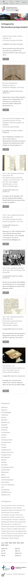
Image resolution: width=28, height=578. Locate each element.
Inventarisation (5, 432)
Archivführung (20, 505)
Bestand (21, 276)
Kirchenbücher (5, 517)
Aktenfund (4, 407)
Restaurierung (19, 91)
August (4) (4, 548)
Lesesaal (3, 447)
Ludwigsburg (21, 519)
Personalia (4, 465)
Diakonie (19, 508)
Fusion (12, 512)
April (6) (17, 548)
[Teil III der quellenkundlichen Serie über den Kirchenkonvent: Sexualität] (14, 264)
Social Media (5, 482)
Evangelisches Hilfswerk (7, 510)
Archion (14, 505)
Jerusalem (12, 515)
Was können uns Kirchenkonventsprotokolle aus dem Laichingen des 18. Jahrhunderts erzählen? (14, 369)
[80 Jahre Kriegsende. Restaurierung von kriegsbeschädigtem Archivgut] (14, 80)
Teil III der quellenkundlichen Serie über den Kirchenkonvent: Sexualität (14, 270)
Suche (12, 3)
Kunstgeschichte (6, 442)
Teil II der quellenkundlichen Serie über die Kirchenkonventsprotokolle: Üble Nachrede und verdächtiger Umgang (13, 321)
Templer (3, 533)
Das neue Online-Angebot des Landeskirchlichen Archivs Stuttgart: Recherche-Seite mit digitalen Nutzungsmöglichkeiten (13, 122)
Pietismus (3, 529)
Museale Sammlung (7, 452)
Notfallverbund (17, 524)
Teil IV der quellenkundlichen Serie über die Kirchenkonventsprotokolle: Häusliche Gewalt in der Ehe (13, 218)
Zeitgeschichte (6, 93)
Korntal (3, 519)
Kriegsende (9, 519)
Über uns (17, 2)
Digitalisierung (6, 132)
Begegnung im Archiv (10, 508)
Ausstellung (4, 415)
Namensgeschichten (20, 522)
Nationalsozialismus (6, 524)
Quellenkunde (6, 192)
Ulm (2, 487)
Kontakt (15, 574)
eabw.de (24, 2)
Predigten (15, 529)
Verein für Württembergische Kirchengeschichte (14, 534)
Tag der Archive (10, 531)
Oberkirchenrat (5, 526)
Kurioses (3, 445)
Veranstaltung (5, 489)
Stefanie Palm (15, 190)
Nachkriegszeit (5, 457)
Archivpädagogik (6, 412)
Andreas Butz (12, 91)
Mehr (5, 59)
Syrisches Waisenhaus (7, 485)
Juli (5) (3, 551)
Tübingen (8, 533)
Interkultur (4, 430)
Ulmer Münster (19, 533)
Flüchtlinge (18, 510)
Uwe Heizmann (13, 44)
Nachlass (3, 460)
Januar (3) (18, 555)
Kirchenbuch (19, 515)
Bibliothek (4, 420)
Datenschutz (21, 574)
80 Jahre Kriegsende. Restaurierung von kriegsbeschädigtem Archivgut (13, 85)
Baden (3, 508)
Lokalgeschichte (6, 450)
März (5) (17, 551)
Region (3, 474)
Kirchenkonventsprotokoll (17, 517)
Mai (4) (3, 555)
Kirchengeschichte (6, 440)
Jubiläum (4, 435)
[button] (3, 575)
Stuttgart (3, 531)
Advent (3, 505)
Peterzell (24, 526)
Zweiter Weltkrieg (14, 538)
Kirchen (3, 437)
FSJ (22, 510)
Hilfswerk (16, 512)
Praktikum (9, 529)
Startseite (5, 3)
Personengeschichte (7, 467)
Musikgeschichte (6, 455)
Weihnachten (4, 538)
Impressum (9, 574)
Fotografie (4, 425)
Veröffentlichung (6, 492)
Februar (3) (18, 553)
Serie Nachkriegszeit (7, 480)
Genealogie (20, 44)
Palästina (4, 462)
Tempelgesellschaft (20, 531)
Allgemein (20, 131)
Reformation (5, 472)
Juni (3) (3, 553)
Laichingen (15, 519)
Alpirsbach (9, 505)
